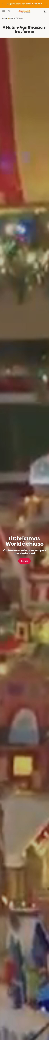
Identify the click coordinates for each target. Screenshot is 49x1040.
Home (4, 18)
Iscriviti (24, 561)
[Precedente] (2, 4)
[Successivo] (46, 4)
